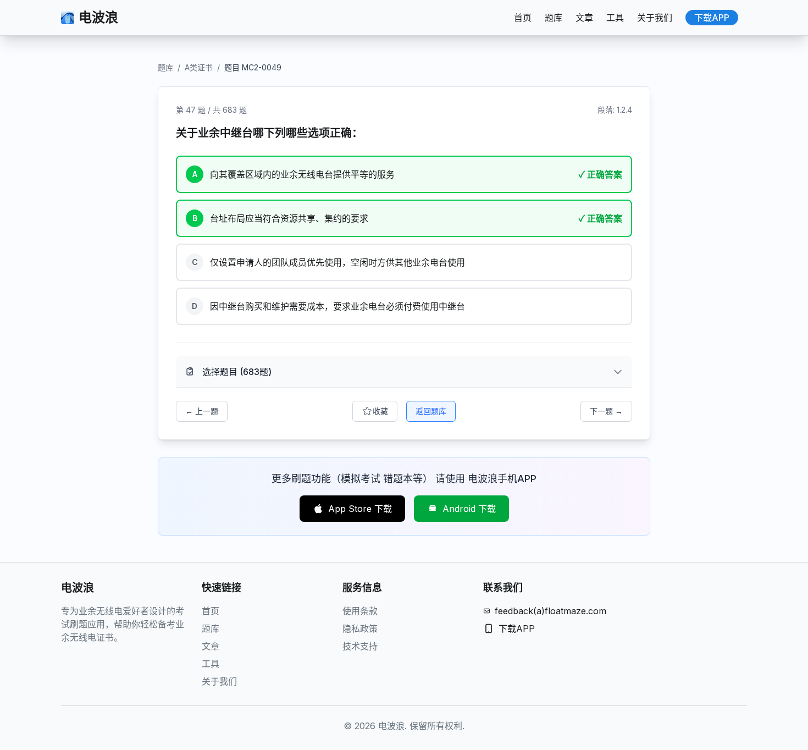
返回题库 (431, 411)
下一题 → (606, 411)
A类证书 (199, 67)
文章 (584, 17)
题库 (553, 17)
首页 (523, 17)
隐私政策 (360, 628)
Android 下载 (469, 508)
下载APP (711, 17)
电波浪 (98, 17)
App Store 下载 (360, 508)
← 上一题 (201, 411)
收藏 (380, 411)
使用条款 (360, 610)
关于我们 (654, 17)
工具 (615, 17)
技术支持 (360, 646)
